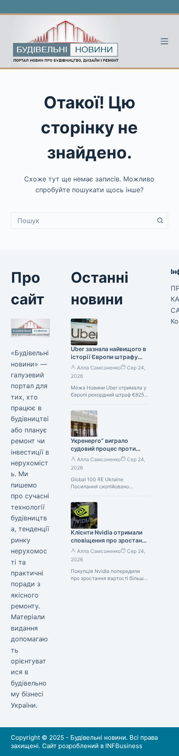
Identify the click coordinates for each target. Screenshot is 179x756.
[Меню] (164, 41)
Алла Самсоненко (99, 367)
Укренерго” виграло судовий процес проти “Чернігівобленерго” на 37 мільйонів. (108, 452)
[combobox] (81, 220)
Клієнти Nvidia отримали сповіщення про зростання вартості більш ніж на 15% (110, 540)
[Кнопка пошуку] (160, 221)
